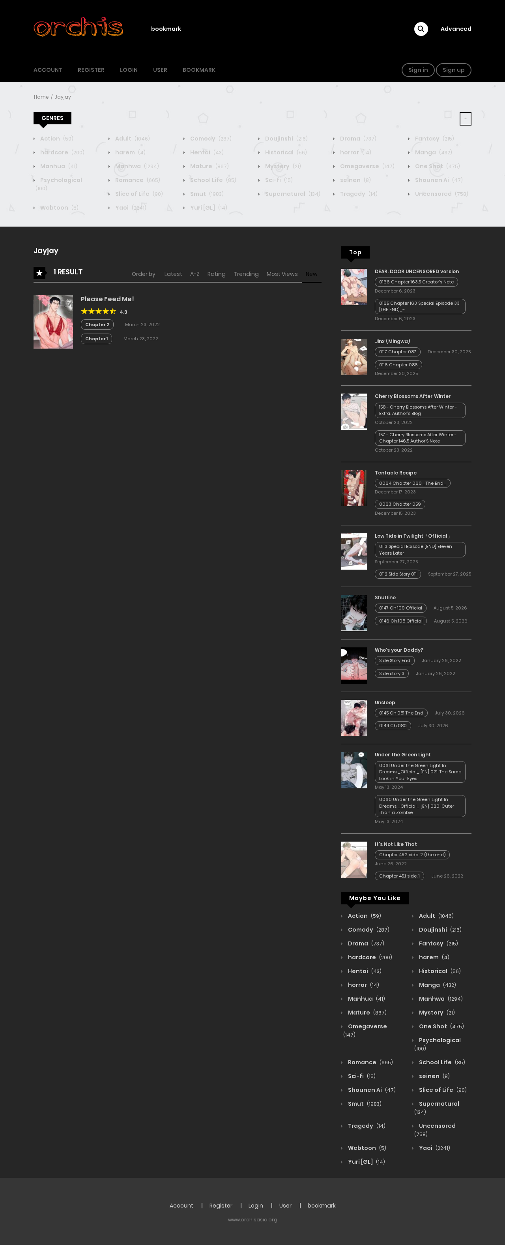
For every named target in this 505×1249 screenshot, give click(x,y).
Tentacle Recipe (396, 472)
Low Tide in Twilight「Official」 (413, 536)
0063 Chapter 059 (400, 504)
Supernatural (292, 194)
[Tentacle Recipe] (354, 487)
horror (355, 152)
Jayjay (62, 97)
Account (48, 70)
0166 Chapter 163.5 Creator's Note (416, 282)
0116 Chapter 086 (398, 365)
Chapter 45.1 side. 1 (399, 876)
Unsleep (385, 702)
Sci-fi (278, 180)
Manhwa (136, 166)
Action (56, 139)
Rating (217, 274)
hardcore (61, 152)
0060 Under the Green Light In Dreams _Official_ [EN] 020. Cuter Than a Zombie (416, 806)
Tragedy (358, 194)
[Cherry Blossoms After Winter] (354, 411)
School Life (212, 180)
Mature (209, 166)
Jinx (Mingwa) (392, 341)
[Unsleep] (354, 717)
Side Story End (394, 660)
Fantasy (434, 139)
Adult (132, 139)
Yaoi (130, 208)
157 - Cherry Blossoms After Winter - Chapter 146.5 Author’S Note (417, 437)
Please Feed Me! (107, 299)
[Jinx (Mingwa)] (354, 356)
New (312, 274)
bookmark (166, 29)
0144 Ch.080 (393, 725)
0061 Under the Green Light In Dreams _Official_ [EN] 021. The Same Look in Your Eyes (420, 772)
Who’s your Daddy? (399, 650)
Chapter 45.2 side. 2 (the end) (412, 854)
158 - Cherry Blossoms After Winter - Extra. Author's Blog (418, 410)
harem (130, 152)
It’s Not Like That (396, 844)
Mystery (282, 166)
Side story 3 (391, 673)
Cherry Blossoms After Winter (413, 396)
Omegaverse (367, 166)
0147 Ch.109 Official (400, 608)
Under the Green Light (403, 754)
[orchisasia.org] (79, 29)
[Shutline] (354, 613)
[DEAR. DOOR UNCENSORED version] (354, 287)
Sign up (454, 70)
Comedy (210, 139)
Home (41, 97)
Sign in (418, 70)
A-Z (195, 274)
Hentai (206, 152)
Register (91, 70)
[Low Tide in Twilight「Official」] (354, 551)
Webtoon (59, 208)
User (160, 70)
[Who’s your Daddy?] (354, 665)
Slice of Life (138, 194)
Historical (285, 152)
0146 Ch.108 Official (401, 621)
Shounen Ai (438, 180)
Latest (173, 274)
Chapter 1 (96, 339)
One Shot (437, 166)
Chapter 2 (97, 324)
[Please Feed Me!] (53, 322)
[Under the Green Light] (354, 770)
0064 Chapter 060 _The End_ (412, 483)
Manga (433, 152)
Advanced (456, 29)
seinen (355, 180)
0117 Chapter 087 (397, 352)
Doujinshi (286, 139)
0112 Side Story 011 (398, 574)
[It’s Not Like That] (354, 859)
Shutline (385, 597)
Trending (246, 274)
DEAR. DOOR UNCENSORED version (417, 271)
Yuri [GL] (208, 208)
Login (129, 70)
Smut (206, 194)
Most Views (282, 274)
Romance (137, 180)
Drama (357, 139)
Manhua (58, 166)
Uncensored (441, 194)
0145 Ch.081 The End (401, 713)
